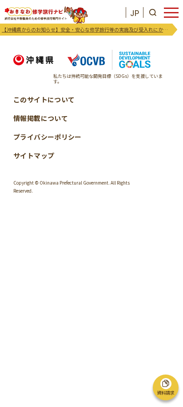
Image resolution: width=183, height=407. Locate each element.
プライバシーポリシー (47, 136)
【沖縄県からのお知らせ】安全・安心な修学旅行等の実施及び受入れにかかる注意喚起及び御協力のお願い (87, 29)
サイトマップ (33, 155)
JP (134, 13)
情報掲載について (40, 118)
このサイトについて (44, 99)
